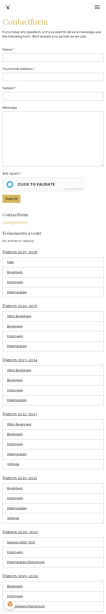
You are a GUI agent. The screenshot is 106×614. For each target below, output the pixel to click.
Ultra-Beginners (19, 316)
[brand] (8, 7)
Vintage (13, 464)
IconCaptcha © (73, 188)
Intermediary (17, 292)
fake (10, 262)
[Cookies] (10, 604)
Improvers (15, 282)
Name (7, 49)
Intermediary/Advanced (26, 562)
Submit (11, 198)
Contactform (14, 222)
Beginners (15, 272)
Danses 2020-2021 (21, 542)
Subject (8, 88)
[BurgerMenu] (97, 7)
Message (9, 107)
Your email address (17, 69)
